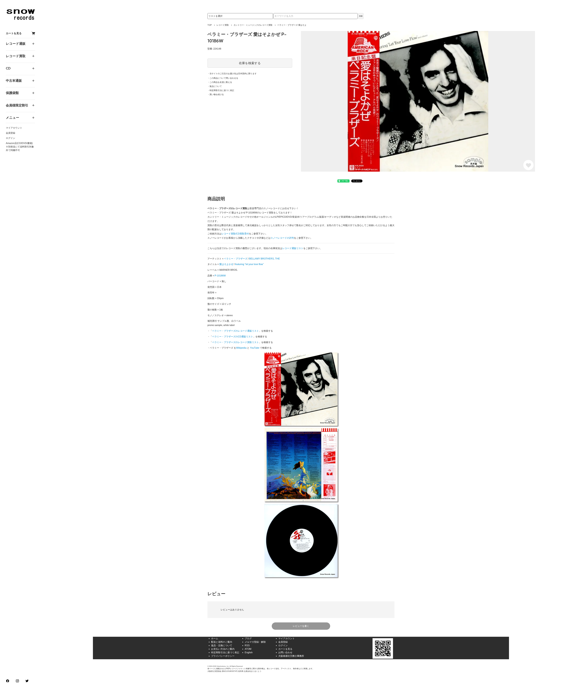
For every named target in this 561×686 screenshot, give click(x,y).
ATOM (248, 649)
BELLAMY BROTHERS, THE (264, 258)
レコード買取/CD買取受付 (235, 233)
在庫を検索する (250, 63)
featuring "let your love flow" (249, 264)
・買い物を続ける (215, 94)
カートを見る (14, 33)
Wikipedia (241, 348)
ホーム (214, 638)
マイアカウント (14, 128)
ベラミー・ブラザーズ (235, 258)
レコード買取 (223, 25)
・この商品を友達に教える (219, 82)
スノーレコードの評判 (282, 238)
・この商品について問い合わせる (222, 78)
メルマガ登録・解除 (255, 642)
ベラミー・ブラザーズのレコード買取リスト (235, 342)
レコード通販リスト (292, 248)
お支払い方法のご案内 (222, 649)
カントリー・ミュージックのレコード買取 (253, 25)
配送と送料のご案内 (221, 642)
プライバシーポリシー (222, 656)
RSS (247, 645)
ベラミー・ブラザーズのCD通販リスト (232, 336)
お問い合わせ (285, 652)
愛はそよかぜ (226, 264)
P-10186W (220, 275)
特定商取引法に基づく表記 (225, 652)
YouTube (254, 348)
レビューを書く (301, 626)
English (249, 652)
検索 (361, 16)
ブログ (248, 638)
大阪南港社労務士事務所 (291, 656)
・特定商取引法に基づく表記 (220, 90)
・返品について (214, 86)
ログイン (10, 138)
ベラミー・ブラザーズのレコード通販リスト (235, 331)
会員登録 (10, 133)
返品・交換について (221, 645)
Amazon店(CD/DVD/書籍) (19, 143)
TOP (209, 25)
